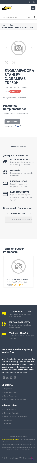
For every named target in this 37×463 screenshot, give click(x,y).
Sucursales (8, 420)
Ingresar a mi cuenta (11, 392)
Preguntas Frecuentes (11, 413)
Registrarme (8, 389)
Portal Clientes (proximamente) (15, 399)
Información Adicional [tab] (18, 147)
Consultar (13, 122)
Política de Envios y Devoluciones (15, 417)
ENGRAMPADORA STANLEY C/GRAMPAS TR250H (18, 27)
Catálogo (11, 25)
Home (3, 25)
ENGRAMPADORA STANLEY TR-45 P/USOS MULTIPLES (17, 281)
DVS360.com (23, 458)
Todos (28, 17)
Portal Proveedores (10, 396)
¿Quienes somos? (10, 409)
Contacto (7, 424)
